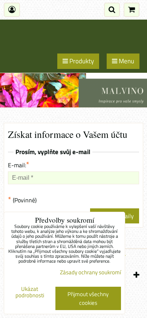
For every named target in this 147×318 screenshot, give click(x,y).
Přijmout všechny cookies (88, 298)
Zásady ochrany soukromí (90, 272)
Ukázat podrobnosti (29, 292)
